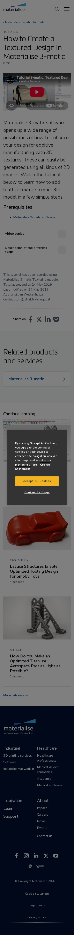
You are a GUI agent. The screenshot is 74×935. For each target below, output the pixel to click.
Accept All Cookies (37, 481)
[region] (37, 467)
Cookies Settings (37, 492)
